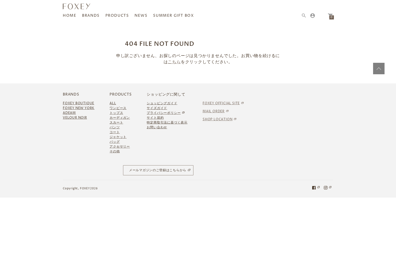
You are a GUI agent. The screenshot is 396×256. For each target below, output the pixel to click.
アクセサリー (120, 146)
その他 (115, 151)
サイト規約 (155, 118)
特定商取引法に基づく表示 (167, 122)
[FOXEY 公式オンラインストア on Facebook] (316, 187)
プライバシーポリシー (164, 113)
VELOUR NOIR (75, 118)
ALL (113, 103)
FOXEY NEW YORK (78, 108)
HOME (69, 15)
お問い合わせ (157, 127)
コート (115, 132)
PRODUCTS (117, 15)
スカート (116, 122)
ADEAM (69, 113)
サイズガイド (157, 108)
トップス (116, 113)
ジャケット (118, 137)
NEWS (141, 15)
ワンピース (118, 108)
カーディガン (120, 118)
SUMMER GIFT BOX (173, 15)
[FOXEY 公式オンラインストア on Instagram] (328, 187)
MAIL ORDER (214, 111)
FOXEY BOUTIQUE (78, 103)
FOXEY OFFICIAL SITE (221, 103)
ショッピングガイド (162, 103)
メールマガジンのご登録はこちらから (157, 170)
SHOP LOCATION (217, 119)
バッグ (115, 142)
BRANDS (91, 15)
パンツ (115, 127)
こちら (174, 62)
